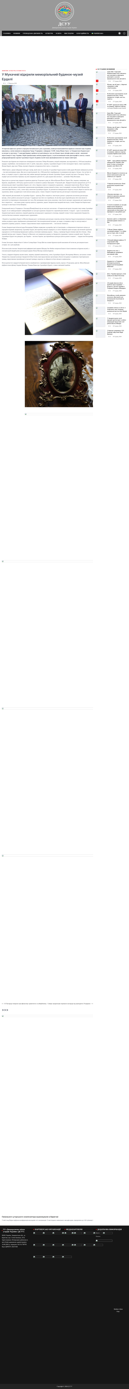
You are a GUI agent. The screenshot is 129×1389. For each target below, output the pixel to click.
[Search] (124, 33)
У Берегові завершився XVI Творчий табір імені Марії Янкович (115, 332)
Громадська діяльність (33, 33)
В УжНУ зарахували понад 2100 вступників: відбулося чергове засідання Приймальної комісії (116, 94)
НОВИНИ (16, 33)
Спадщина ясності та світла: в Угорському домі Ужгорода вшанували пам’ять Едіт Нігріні (117, 309)
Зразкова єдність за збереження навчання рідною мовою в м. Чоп (116, 220)
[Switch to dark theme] (119, 33)
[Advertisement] (64, 50)
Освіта (58, 33)
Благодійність (83, 33)
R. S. (4, 83)
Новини (98, 1236)
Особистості (21, 70)
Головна (7, 33)
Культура (49, 33)
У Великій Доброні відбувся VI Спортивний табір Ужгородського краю (116, 241)
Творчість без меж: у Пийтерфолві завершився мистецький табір (115, 252)
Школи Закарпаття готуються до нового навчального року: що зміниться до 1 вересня (117, 174)
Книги (98, 1233)
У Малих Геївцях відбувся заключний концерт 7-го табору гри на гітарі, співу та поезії (116, 231)
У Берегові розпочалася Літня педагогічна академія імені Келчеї (116, 185)
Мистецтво (69, 33)
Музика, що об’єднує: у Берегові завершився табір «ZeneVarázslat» (117, 73)
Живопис (5, 70)
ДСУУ (64, 24)
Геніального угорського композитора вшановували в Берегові (30, 1217)
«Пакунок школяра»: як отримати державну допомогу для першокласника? (116, 196)
